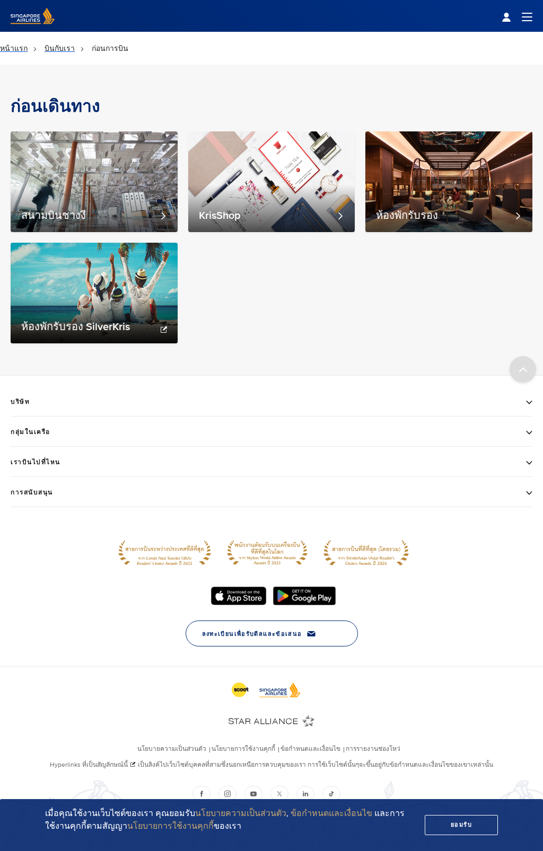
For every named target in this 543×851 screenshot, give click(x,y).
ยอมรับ (461, 824)
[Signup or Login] (517, 16)
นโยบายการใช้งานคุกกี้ (170, 826)
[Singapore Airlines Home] (33, 29)
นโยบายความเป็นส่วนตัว (240, 813)
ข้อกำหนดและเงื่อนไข (331, 813)
